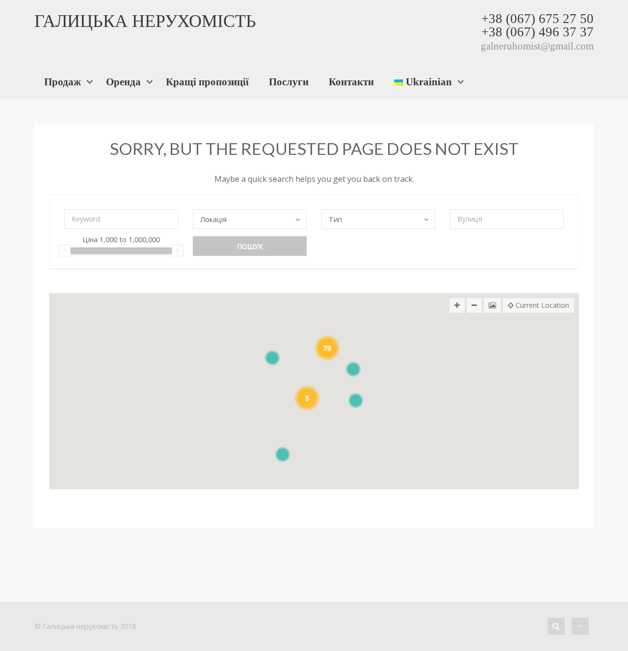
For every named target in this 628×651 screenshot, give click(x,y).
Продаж (62, 81)
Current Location (541, 305)
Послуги (289, 81)
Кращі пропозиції (207, 81)
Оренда (123, 81)
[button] (355, 400)
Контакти (351, 81)
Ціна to (121, 240)
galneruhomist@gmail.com (537, 45)
